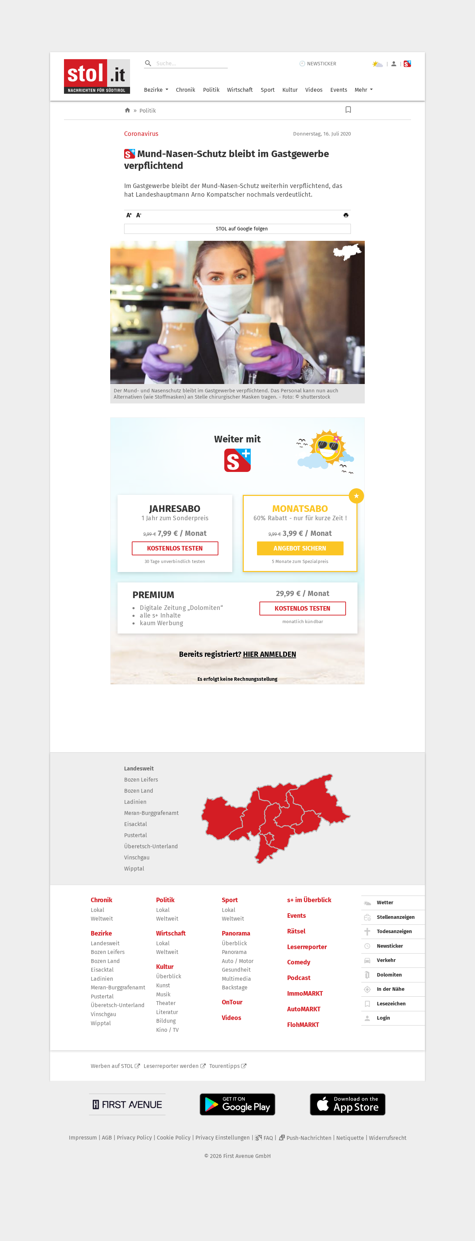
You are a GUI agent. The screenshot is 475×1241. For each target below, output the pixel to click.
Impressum (83, 1137)
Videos (313, 90)
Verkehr (386, 960)
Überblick (168, 976)
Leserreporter (307, 947)
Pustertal (135, 835)
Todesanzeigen (394, 931)
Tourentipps (224, 1066)
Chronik (185, 90)
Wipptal (134, 868)
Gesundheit (236, 969)
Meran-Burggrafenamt (151, 813)
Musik (163, 994)
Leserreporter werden (171, 1066)
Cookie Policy (174, 1137)
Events (338, 90)
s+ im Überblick (309, 900)
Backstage (235, 987)
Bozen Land (138, 790)
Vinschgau (137, 857)
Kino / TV (167, 1030)
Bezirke (153, 90)
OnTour (232, 1002)
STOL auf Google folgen (242, 229)
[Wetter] (377, 64)
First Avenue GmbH (247, 1156)
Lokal (97, 910)
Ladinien (135, 802)
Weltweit (102, 918)
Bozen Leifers (141, 779)
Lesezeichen (391, 1004)
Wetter (385, 902)
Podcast (299, 978)
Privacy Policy (134, 1137)
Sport (268, 90)
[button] (348, 109)
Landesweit (139, 768)
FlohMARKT (303, 1025)
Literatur (167, 1012)
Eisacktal (135, 824)
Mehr (361, 90)
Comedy (298, 962)
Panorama (236, 933)
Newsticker (390, 946)
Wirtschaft (240, 90)
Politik (211, 90)
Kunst (163, 985)
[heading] (237, 159)
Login (383, 1018)
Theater (166, 1003)
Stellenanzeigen (396, 917)
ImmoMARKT (305, 993)
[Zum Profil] (393, 63)
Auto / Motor (237, 961)
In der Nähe (390, 989)
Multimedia (236, 978)
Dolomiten (389, 975)
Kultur (290, 90)
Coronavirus (141, 134)
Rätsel (296, 931)
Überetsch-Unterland (151, 846)
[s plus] (407, 63)
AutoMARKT (304, 1009)
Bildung (166, 1021)
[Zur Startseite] (127, 110)
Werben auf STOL (112, 1066)
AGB (107, 1137)
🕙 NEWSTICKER (317, 63)
